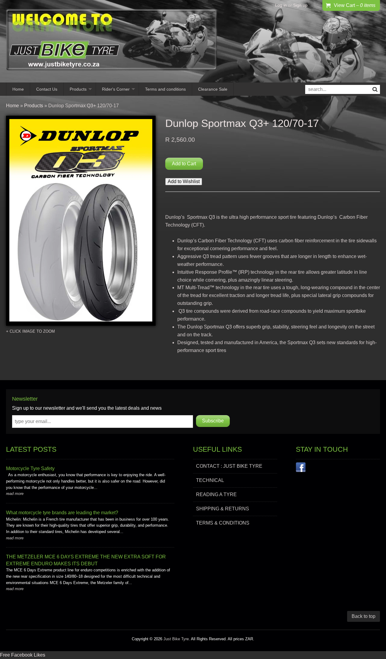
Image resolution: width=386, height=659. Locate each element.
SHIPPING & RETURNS (222, 508)
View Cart (354, 5)
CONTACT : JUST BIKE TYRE (229, 466)
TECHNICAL (210, 480)
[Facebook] (300, 468)
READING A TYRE (216, 494)
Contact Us (46, 89)
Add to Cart (184, 163)
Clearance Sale (212, 89)
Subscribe (213, 420)
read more (15, 493)
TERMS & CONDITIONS (222, 522)
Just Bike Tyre (176, 639)
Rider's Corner (116, 89)
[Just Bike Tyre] (111, 41)
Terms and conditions (165, 89)
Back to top (363, 616)
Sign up (300, 5)
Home (18, 89)
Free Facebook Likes (22, 654)
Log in (281, 5)
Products (78, 89)
